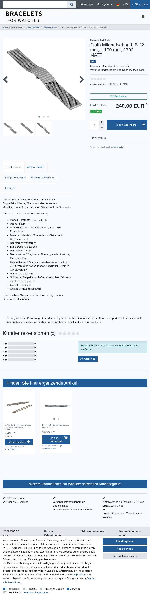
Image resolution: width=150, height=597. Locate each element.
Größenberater (119, 96)
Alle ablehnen (125, 548)
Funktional (15, 592)
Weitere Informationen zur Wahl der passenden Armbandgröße (75, 484)
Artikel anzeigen (17, 441)
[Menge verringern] (101, 127)
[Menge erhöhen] (101, 122)
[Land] (117, 4)
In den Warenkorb (126, 124)
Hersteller (10, 188)
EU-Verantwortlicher (42, 177)
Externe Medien (55, 588)
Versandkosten (117, 147)
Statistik (32, 588)
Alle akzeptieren (125, 541)
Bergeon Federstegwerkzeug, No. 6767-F (55, 426)
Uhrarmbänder (33, 27)
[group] (56, 406)
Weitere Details (35, 167)
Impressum (79, 574)
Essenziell (14, 588)
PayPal (76, 588)
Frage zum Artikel (15, 177)
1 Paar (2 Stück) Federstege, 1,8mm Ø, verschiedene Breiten (18, 427)
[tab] (13, 167)
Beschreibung (13, 167)
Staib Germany (50, 27)
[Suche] (71, 4)
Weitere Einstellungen (36, 592)
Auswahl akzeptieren (125, 556)
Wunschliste (100, 138)
